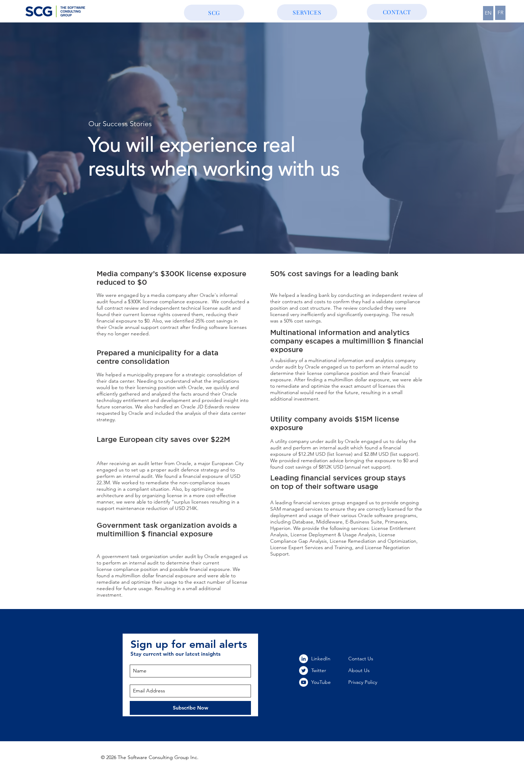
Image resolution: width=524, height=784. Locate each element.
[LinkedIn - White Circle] (303, 658)
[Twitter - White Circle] (303, 670)
